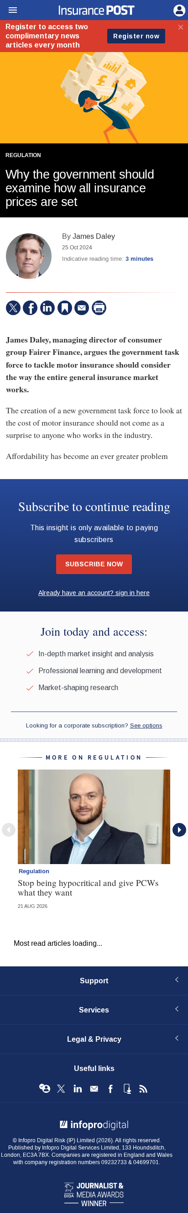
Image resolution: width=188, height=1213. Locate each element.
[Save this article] (64, 308)
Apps (126, 1088)
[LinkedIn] (47, 308)
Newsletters (94, 1088)
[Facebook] (30, 308)
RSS (143, 1088)
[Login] (178, 9)
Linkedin (77, 1088)
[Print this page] (99, 308)
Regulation (23, 155)
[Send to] (81, 308)
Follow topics (44, 1088)
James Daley (94, 236)
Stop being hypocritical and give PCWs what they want (88, 887)
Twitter (61, 1088)
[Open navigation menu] (8, 10)
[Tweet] (13, 308)
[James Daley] (29, 256)
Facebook (110, 1088)
